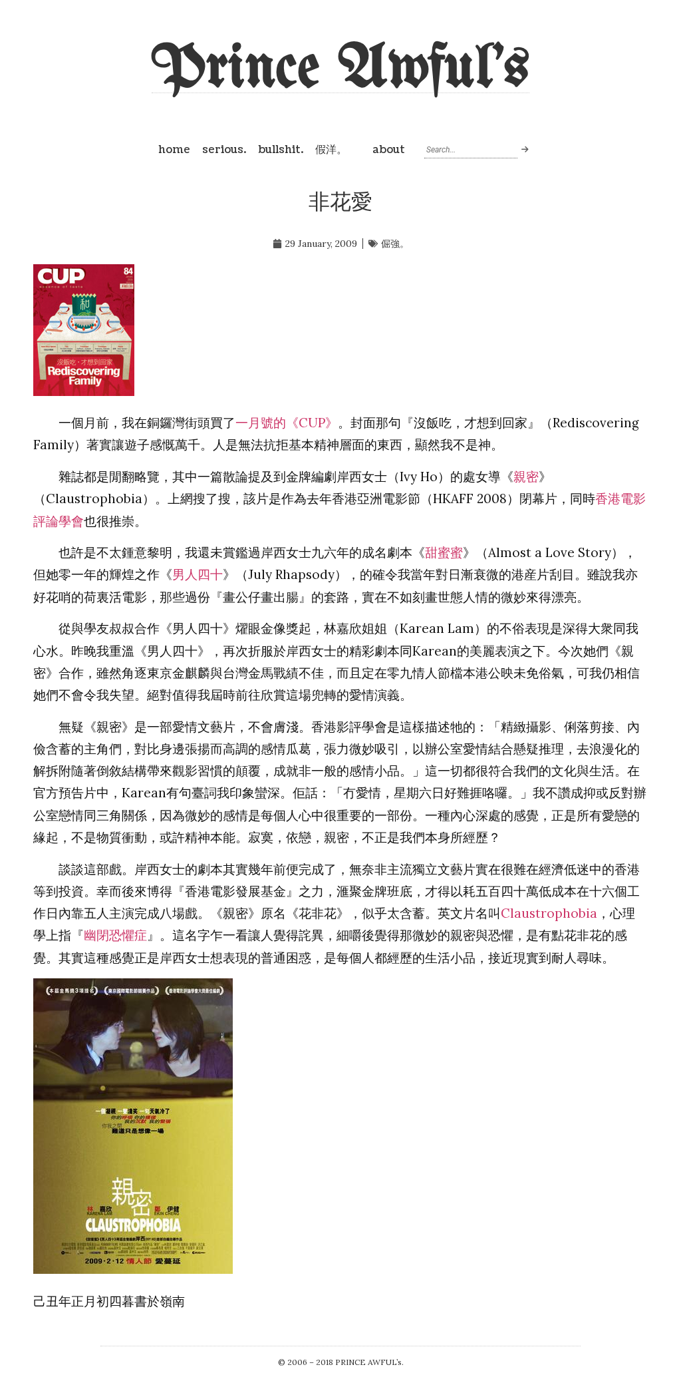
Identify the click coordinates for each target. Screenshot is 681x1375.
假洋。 (331, 149)
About (388, 149)
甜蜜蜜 (444, 552)
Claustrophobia (549, 913)
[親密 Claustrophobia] (133, 1269)
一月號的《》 (286, 423)
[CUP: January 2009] (83, 391)
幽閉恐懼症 (115, 935)
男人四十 (197, 574)
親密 (526, 477)
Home (174, 149)
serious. (224, 149)
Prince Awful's (340, 69)
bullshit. (280, 149)
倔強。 (395, 244)
